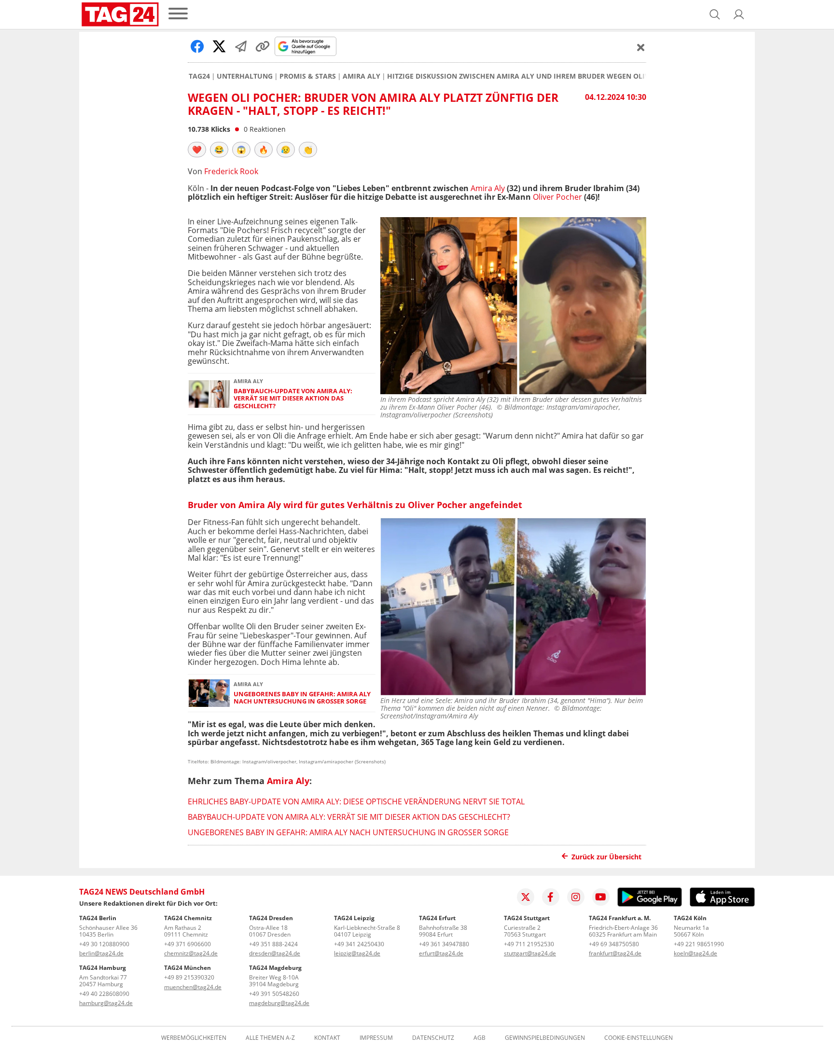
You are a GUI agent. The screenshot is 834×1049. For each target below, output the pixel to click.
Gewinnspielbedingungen (545, 1038)
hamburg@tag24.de (106, 1003)
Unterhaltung (245, 76)
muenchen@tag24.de (193, 987)
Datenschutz (433, 1038)
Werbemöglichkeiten (193, 1038)
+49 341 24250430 (359, 944)
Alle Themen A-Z (270, 1038)
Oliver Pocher (557, 197)
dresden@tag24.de (274, 953)
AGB (479, 1038)
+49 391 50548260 (274, 994)
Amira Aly (361, 76)
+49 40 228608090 (104, 994)
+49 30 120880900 (104, 944)
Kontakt (327, 1038)
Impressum (376, 1038)
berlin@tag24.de (101, 953)
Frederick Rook (231, 171)
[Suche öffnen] (715, 14)
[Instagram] (575, 897)
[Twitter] (525, 897)
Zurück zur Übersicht (606, 856)
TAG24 (199, 76)
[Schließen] (641, 47)
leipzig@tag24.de (357, 953)
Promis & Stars (307, 76)
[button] (739, 14)
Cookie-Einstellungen (638, 1038)
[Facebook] (550, 897)
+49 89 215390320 (189, 977)
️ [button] (197, 149)
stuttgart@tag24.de (530, 953)
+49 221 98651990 (699, 944)
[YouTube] (601, 897)
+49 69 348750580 (614, 944)
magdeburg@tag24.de (279, 1003)
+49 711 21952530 (529, 944)
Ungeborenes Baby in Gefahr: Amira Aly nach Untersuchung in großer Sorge (302, 697)
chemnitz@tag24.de (191, 953)
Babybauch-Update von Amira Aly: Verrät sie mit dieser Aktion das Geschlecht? (293, 398)
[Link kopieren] (262, 46)
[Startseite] (120, 14)
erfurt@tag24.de (441, 953)
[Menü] (178, 14)
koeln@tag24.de (695, 953)
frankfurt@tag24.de (615, 953)
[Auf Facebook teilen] (197, 46)
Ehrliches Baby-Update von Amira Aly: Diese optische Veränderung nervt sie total (356, 801)
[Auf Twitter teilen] (219, 46)
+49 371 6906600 (187, 944)
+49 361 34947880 (444, 944)
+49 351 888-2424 (273, 944)
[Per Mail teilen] (240, 46)
